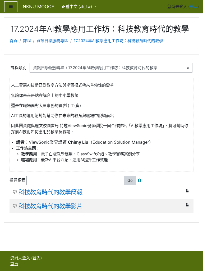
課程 (27, 40)
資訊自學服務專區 (52, 40)
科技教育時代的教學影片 (50, 206)
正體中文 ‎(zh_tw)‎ (77, 6)
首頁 (13, 40)
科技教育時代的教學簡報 (50, 192)
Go (130, 180)
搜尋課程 (17, 180)
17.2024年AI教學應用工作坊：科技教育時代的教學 (118, 40)
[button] (140, 180)
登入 (193, 6)
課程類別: (19, 67)
